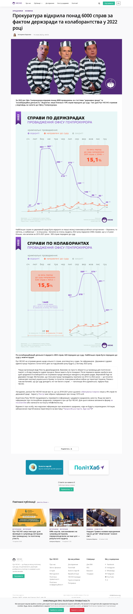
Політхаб (75, 3)
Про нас (28, 3)
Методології (54, 574)
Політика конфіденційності (56, 583)
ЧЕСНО (19, 559)
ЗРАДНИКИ (18, 11)
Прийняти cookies (56, 610)
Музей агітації (73, 574)
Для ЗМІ (90, 564)
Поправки (72, 583)
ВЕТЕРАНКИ (17, 529)
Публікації (37, 3)
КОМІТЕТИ (99, 529)
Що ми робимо (74, 559)
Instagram (111, 568)
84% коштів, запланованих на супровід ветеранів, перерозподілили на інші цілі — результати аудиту (65, 535)
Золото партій (73, 571)
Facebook (110, 564)
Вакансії (90, 571)
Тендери (90, 574)
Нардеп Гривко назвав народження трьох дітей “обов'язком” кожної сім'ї (103, 533)
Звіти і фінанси (55, 568)
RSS (88, 568)
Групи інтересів (74, 580)
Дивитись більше (42, 502)
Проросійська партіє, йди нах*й (78, 409)
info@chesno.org (115, 595)
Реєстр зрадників (63, 3)
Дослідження (50, 3)
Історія (52, 571)
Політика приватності (54, 578)
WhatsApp (111, 571)
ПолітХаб (71, 568)
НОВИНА (29, 11)
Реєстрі (41, 394)
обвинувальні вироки (90, 392)
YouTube (110, 577)
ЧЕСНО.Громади (74, 577)
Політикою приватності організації (101, 606)
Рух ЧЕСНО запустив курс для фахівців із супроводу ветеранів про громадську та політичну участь (28, 535)
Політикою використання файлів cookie (65, 606)
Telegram (110, 574)
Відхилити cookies (77, 610)
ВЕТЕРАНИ (27, 529)
